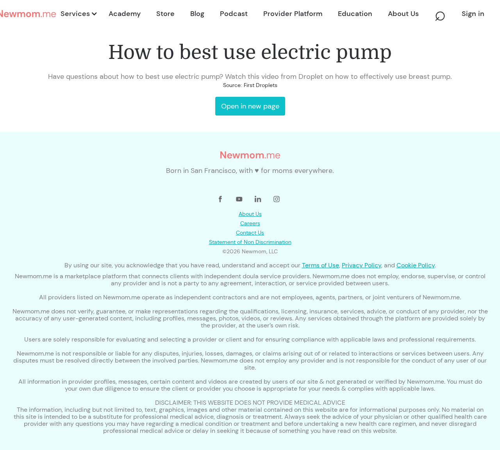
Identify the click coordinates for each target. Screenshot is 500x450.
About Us (250, 213)
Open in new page (250, 106)
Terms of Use (320, 265)
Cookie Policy (415, 265)
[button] (78, 13)
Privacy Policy (361, 265)
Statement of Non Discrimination (250, 241)
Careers (250, 223)
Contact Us (250, 232)
